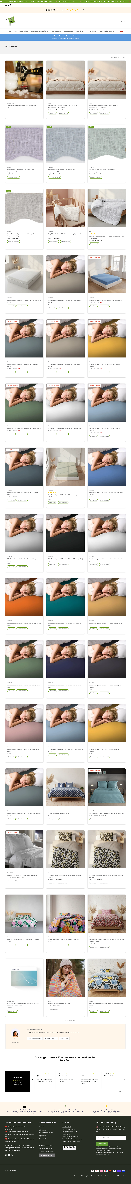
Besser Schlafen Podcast (120, 5)
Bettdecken (68, 31)
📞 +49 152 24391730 (50, 1038)
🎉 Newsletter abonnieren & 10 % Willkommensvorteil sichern (29, 1)
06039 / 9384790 (73, 1136)
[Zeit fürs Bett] (11, 21)
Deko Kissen (92, 31)
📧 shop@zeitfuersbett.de (34, 1038)
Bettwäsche (56, 31)
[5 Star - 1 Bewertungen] (106, 234)
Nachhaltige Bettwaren (108, 31)
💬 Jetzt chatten (64, 1038)
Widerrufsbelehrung (45, 1142)
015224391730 (75, 1141)
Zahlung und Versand (45, 1148)
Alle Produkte (107, 1176)
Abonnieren (102, 1144)
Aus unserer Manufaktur (39, 31)
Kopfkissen (80, 31)
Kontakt (100, 1176)
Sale (121, 31)
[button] (33, 1080)
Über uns (41, 1127)
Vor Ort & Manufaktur (106, 5)
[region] (78, 1080)
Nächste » (72, 1020)
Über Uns (97, 5)
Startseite (76, 1176)
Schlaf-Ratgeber (89, 5)
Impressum (42, 1135)
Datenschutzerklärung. (105, 1150)
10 (65, 1020)
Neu (9, 31)
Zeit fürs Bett (66, 1127)
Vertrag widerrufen (46, 1155)
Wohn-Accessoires (21, 31)
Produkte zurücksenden (46, 1151)
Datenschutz (43, 1139)
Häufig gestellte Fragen (46, 1145)
